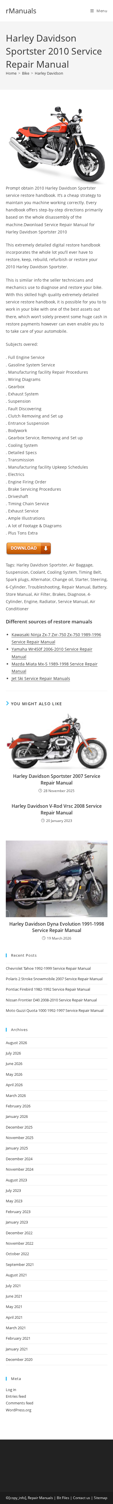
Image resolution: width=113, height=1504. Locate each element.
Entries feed (16, 1396)
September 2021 (20, 1264)
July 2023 (13, 1190)
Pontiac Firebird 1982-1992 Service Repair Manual (48, 989)
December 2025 (19, 1127)
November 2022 (19, 1243)
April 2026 (14, 1084)
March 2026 (16, 1095)
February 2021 (18, 1338)
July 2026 (13, 1053)
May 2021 (14, 1306)
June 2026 (14, 1063)
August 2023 (16, 1180)
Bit (59, 1497)
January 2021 (17, 1349)
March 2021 (16, 1327)
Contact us (81, 1497)
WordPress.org (18, 1410)
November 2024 (19, 1169)
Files (65, 1497)
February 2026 (18, 1106)
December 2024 (19, 1158)
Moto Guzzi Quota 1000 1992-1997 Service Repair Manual (54, 1010)
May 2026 (14, 1074)
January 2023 (17, 1222)
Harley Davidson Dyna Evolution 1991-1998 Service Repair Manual (56, 927)
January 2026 (17, 1116)
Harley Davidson (49, 73)
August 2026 (16, 1042)
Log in (11, 1389)
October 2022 (17, 1253)
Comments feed (19, 1403)
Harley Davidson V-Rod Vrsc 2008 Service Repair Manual (57, 809)
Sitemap (100, 1497)
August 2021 (16, 1275)
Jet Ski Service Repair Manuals (41, 678)
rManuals (21, 10)
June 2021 (14, 1296)
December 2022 (19, 1232)
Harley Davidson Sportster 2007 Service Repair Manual (56, 779)
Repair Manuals (40, 1497)
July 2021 (13, 1285)
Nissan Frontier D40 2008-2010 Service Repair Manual (51, 1000)
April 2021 (14, 1317)
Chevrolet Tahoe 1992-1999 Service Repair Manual (48, 968)
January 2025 (17, 1148)
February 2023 (18, 1211)
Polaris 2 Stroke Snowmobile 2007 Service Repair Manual (54, 978)
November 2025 (19, 1137)
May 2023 (14, 1200)
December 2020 (19, 1359)
